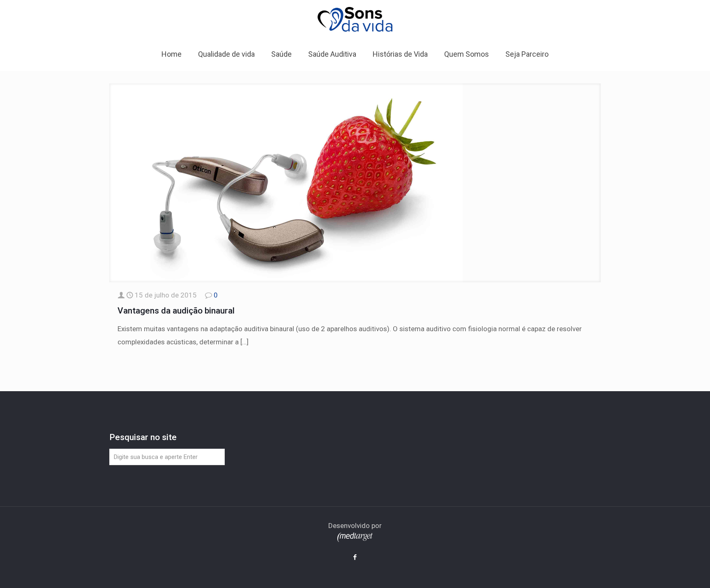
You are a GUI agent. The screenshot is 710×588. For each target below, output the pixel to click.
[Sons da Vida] (355, 19)
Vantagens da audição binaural (176, 311)
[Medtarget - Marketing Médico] (355, 539)
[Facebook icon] (355, 557)
